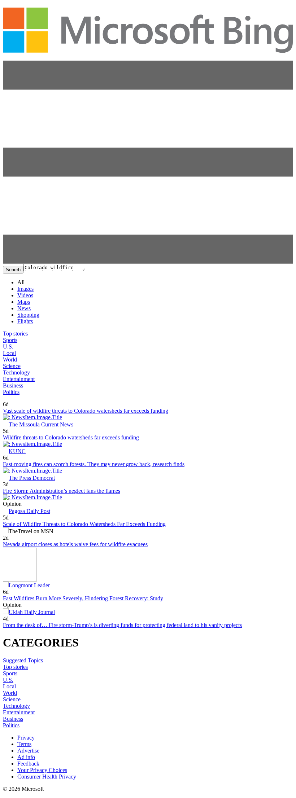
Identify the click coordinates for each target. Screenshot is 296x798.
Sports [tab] (10, 340)
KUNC (17, 451)
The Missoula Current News (41, 424)
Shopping (28, 315)
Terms (24, 744)
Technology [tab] (16, 372)
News (24, 308)
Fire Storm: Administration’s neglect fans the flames (61, 491)
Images (25, 289)
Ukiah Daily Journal (32, 612)
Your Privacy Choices (42, 770)
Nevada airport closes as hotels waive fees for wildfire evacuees (75, 544)
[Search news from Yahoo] (13, 399)
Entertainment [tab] (19, 379)
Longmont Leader (29, 585)
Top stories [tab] (15, 333)
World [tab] (10, 359)
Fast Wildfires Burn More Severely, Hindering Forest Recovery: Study (83, 598)
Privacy (26, 738)
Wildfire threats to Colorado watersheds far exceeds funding (71, 437)
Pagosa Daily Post (29, 511)
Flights (25, 321)
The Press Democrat (32, 478)
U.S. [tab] (8, 346)
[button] (148, 262)
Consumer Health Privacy (46, 776)
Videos (25, 295)
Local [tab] (9, 353)
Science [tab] (12, 366)
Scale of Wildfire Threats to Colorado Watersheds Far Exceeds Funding (84, 524)
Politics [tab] (11, 392)
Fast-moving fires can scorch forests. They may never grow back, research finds (93, 464)
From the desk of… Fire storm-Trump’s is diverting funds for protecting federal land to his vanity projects (122, 625)
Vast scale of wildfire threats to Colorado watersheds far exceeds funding (85, 411)
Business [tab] (13, 385)
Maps (23, 302)
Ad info (26, 757)
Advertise (28, 750)
